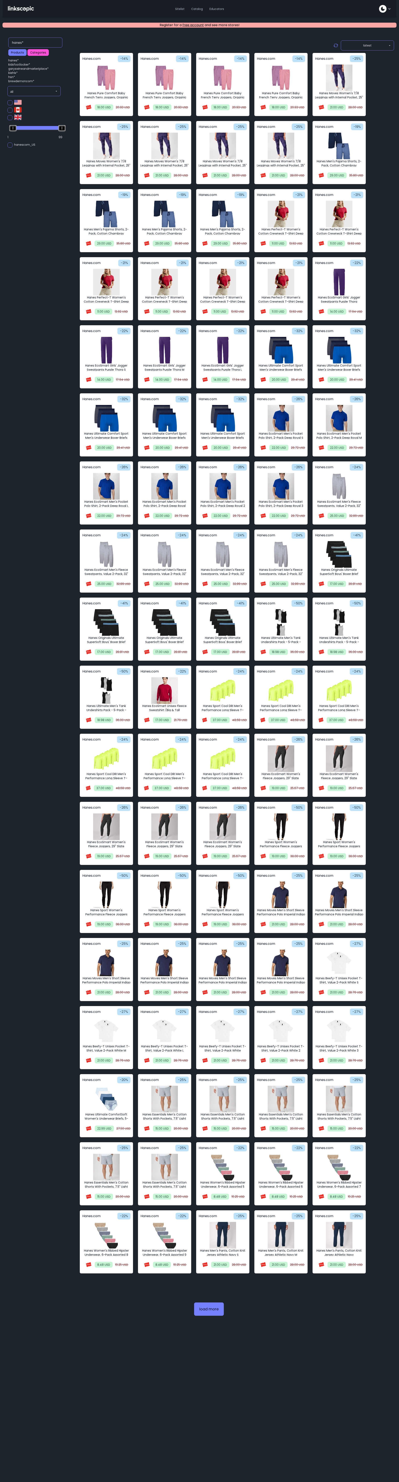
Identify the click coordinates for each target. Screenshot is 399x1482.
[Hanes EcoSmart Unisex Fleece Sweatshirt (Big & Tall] (164, 690)
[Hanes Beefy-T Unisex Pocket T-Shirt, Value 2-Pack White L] (164, 1031)
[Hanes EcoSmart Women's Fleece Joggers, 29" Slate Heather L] (106, 826)
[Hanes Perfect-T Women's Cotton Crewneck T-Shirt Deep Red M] (339, 214)
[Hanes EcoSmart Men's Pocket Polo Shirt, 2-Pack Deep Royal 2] (222, 486)
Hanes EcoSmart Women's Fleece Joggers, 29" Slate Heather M (339, 778)
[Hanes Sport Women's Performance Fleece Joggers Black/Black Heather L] (106, 895)
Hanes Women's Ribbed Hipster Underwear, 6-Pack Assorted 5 (222, 1184)
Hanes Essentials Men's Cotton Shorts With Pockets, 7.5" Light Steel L (281, 1118)
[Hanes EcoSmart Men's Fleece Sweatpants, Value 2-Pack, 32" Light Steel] (222, 554)
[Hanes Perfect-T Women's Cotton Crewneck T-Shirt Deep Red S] (281, 214)
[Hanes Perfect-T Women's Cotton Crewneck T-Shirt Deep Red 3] (281, 282)
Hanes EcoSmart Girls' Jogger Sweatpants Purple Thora (339, 299)
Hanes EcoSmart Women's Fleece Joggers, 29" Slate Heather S (281, 778)
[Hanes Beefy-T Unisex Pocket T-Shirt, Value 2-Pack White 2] (281, 1031)
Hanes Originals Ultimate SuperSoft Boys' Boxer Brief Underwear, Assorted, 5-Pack (222, 642)
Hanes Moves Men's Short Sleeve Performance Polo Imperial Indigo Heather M (339, 914)
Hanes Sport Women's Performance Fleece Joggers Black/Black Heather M (339, 846)
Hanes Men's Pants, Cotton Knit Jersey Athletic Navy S (222, 1252)
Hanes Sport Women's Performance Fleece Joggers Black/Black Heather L (106, 914)
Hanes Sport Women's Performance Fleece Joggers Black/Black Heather (165, 914)
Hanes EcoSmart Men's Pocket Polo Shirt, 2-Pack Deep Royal (164, 504)
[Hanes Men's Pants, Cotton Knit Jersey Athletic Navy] (339, 1235)
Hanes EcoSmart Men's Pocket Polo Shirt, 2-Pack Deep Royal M (339, 436)
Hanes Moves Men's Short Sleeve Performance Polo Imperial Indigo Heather (164, 982)
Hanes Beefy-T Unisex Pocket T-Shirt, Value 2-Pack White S (339, 980)
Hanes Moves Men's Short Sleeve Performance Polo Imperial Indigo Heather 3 (281, 982)
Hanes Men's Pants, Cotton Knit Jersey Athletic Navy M (280, 1252)
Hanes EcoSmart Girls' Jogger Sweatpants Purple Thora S (106, 367)
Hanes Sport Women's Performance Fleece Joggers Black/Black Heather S (281, 846)
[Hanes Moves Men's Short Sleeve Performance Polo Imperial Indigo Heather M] (339, 895)
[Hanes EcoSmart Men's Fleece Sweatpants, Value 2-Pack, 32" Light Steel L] (164, 554)
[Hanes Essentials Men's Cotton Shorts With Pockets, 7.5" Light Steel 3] (164, 1167)
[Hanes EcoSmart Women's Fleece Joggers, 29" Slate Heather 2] (222, 826)
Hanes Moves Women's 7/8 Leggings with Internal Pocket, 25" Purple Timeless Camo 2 (281, 165)
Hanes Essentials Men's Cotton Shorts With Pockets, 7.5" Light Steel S (165, 1118)
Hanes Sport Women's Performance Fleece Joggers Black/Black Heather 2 (223, 914)
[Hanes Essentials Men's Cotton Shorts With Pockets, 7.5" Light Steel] (339, 1099)
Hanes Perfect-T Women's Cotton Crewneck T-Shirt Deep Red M (339, 233)
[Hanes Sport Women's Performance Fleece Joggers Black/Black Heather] (164, 895)
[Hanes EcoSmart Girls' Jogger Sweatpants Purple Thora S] (106, 350)
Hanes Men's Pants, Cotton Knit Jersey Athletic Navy (339, 1252)
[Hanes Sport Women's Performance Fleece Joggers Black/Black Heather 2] (222, 895)
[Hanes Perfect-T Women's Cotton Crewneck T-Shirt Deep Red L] (106, 282)
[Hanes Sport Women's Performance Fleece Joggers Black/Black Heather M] (339, 826)
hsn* (11, 77)
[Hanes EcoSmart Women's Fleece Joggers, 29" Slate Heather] (164, 826)
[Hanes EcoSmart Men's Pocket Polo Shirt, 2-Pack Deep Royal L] (106, 486)
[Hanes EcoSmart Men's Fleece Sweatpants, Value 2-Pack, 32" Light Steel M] (106, 554)
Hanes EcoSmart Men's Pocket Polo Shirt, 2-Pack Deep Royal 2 (223, 504)
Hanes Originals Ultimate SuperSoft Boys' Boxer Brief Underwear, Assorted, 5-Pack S (339, 574)
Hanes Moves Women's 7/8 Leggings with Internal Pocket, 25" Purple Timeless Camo (339, 97)
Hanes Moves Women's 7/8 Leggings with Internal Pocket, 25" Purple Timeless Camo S (106, 165)
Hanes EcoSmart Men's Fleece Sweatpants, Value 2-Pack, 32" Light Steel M (106, 574)
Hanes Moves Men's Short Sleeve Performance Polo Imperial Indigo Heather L (106, 982)
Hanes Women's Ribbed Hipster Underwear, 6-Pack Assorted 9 (164, 1252)
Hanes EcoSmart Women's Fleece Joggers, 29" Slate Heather (164, 846)
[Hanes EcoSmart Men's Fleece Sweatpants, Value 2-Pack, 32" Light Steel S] (339, 486)
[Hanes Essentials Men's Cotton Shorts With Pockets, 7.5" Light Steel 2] (106, 1167)
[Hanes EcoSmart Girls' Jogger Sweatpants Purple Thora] (339, 282)
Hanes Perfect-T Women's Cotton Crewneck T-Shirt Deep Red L (106, 301)
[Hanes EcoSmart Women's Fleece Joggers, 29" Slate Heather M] (339, 758)
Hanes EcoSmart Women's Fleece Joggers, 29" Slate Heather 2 (222, 846)
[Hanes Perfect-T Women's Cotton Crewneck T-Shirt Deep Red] (164, 282)
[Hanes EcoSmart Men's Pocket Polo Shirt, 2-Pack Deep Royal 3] (281, 486)
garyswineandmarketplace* (28, 69)
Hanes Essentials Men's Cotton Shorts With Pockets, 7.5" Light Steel (339, 1118)
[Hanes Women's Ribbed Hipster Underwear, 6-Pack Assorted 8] (106, 1235)
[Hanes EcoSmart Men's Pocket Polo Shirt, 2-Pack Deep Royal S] (281, 418)
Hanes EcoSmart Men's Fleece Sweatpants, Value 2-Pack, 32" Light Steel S (339, 506)
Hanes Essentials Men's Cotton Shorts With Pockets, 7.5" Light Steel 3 (165, 1186)
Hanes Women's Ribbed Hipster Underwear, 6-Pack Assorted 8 (106, 1252)
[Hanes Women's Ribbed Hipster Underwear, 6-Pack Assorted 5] (222, 1167)
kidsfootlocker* (19, 64)
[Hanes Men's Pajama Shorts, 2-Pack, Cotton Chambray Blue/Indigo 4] (164, 214)
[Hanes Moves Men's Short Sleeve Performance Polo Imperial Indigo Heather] (164, 963)
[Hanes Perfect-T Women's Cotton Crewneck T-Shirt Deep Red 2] (222, 282)
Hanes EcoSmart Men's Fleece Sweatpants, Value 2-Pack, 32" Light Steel (223, 574)
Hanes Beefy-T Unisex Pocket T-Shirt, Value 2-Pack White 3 (339, 1048)
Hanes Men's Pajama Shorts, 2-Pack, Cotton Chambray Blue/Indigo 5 (222, 233)
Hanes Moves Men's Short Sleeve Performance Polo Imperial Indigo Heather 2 (223, 982)
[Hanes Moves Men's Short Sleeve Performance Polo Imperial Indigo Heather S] (281, 895)
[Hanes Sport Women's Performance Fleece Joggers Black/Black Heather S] (281, 826)
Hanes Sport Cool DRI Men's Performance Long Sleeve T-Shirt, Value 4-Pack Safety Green (106, 778)
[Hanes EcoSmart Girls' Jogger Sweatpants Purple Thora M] (164, 350)
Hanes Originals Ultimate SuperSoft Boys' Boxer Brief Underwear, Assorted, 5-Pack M (106, 642)
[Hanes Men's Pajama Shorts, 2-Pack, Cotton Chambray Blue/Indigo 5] (222, 214)
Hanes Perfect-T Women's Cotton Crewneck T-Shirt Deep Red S (280, 233)
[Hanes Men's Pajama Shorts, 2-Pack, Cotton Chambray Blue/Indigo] (339, 146)
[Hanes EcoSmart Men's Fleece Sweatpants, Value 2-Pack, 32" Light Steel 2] (281, 554)
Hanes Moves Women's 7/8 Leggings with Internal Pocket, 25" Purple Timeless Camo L (223, 165)
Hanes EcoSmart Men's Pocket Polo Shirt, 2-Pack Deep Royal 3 (281, 504)
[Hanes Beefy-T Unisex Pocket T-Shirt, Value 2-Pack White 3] (339, 1031)
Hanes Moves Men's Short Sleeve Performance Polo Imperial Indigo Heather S (281, 914)
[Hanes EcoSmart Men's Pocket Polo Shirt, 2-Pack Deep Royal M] (339, 418)
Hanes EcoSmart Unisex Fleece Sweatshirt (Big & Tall (164, 708)
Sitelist (180, 9)
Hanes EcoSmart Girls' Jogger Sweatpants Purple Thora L (223, 367)
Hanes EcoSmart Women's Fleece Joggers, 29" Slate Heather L (106, 846)
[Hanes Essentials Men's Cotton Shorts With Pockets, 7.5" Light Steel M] (222, 1099)
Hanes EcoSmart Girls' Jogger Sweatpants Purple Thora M (164, 367)
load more (209, 1309)
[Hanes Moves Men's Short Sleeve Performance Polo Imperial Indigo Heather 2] (222, 963)
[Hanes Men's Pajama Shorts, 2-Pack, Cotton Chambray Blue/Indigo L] (106, 214)
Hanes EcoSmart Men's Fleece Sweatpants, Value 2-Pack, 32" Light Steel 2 (281, 574)
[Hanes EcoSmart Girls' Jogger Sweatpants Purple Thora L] (222, 350)
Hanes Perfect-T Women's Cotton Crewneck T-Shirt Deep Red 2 (222, 301)
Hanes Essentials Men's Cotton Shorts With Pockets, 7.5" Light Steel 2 (106, 1186)
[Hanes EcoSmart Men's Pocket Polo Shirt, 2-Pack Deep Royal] (164, 486)
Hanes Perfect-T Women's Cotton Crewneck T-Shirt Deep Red (164, 301)
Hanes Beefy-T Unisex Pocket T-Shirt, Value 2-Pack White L (164, 1048)
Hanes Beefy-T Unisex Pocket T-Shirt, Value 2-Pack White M (106, 1048)
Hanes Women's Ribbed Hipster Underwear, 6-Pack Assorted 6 (281, 1184)
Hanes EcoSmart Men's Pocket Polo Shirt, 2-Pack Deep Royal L (106, 504)
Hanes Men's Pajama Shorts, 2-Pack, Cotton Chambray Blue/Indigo (339, 165)
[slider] (12, 128)
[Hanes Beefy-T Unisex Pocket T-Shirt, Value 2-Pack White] (222, 1031)
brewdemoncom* (21, 81)
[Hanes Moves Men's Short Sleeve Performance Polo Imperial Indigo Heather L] (106, 963)
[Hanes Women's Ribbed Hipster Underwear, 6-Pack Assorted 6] (281, 1167)
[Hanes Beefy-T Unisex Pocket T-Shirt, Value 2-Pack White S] (339, 963)
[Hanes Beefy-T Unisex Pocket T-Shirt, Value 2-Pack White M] (106, 1031)
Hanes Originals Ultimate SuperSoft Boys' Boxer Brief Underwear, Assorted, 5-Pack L (164, 642)
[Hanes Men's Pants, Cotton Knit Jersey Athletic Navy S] (222, 1235)
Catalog (197, 9)
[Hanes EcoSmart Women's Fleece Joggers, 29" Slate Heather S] (281, 758)
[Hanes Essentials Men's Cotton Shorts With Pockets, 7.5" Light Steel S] (164, 1099)
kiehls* (13, 73)
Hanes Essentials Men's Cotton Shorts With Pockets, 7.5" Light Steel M (223, 1118)
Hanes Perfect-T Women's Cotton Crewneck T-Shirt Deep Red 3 (280, 301)
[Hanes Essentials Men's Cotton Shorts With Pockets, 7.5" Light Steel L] (281, 1099)
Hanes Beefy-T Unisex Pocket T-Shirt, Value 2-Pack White (222, 1048)
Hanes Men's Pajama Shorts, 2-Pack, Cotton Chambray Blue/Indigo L (106, 233)
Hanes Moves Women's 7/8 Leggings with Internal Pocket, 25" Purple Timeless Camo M (164, 165)
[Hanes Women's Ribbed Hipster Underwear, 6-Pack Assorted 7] (339, 1167)
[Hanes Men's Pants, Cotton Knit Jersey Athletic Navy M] (281, 1235)
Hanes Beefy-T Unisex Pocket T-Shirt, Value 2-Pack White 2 (280, 1048)
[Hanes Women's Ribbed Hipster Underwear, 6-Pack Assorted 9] (164, 1235)
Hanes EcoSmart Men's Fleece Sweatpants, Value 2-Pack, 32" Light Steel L (164, 574)
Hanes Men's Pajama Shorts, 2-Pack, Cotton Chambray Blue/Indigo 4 (164, 233)
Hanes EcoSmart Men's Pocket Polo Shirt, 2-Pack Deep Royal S (281, 436)
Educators (216, 9)
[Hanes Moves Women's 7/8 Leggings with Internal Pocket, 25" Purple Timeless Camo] (339, 78)
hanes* (13, 60)
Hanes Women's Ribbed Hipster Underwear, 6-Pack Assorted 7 (339, 1184)
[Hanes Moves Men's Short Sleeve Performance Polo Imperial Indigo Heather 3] (281, 963)
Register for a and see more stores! (200, 25)
